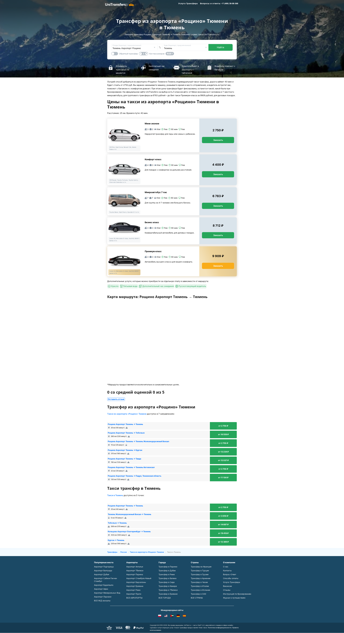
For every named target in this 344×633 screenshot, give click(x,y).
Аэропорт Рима (133, 590)
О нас (225, 566)
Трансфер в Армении (200, 578)
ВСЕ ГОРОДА (165, 598)
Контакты (227, 570)
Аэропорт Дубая (101, 574)
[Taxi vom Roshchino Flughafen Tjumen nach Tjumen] (178, 616)
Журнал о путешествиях (234, 598)
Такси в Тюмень (115, 495)
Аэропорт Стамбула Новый (138, 578)
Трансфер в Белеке (167, 578)
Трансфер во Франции (201, 566)
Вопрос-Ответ (229, 574)
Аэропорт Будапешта (103, 585)
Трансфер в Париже (168, 566)
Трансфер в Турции (200, 570)
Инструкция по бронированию (237, 594)
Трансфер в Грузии (199, 574)
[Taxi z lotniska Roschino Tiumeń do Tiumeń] (159, 616)
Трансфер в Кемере (168, 586)
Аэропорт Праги (133, 594)
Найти (220, 47)
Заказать (218, 140)
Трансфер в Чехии (199, 582)
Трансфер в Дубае (167, 570)
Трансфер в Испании (200, 590)
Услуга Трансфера (188, 3)
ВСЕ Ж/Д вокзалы (102, 600)
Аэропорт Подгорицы (104, 566)
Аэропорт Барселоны (136, 582)
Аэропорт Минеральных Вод (107, 593)
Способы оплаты (230, 578)
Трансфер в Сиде (167, 582)
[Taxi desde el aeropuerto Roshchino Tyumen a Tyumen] (184, 616)
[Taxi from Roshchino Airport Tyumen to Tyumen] (165, 616)
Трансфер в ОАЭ (198, 594)
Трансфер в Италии (200, 586)
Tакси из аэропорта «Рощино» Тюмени (126, 414)
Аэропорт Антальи (134, 566)
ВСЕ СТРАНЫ (197, 598)
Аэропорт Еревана (134, 586)
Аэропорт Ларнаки (102, 597)
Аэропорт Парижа (134, 574)
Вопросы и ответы (210, 3)
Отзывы (226, 590)
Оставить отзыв (116, 399)
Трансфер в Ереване (168, 594)
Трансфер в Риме (167, 574)
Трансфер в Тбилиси (168, 590)
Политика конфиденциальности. (220, 628)
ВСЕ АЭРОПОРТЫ (134, 598)
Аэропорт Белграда (103, 570)
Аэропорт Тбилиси (134, 570)
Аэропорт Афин (101, 589)
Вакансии (227, 586)
